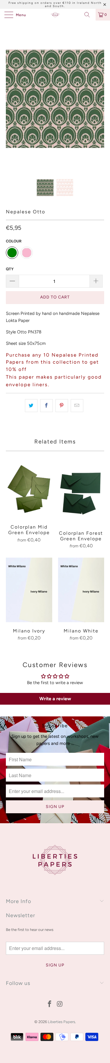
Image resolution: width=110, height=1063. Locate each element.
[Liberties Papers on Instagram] (59, 1004)
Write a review (55, 698)
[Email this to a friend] (77, 405)
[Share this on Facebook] (46, 405)
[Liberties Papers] (55, 15)
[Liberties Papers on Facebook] (49, 1004)
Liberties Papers (61, 1022)
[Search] (89, 14)
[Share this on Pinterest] (61, 405)
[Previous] (11, 98)
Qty (9, 269)
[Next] (98, 98)
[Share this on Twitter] (31, 405)
